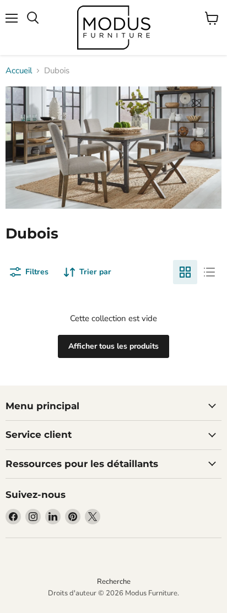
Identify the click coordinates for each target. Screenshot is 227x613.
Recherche (114, 582)
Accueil (19, 70)
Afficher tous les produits (113, 346)
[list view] (209, 272)
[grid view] (185, 272)
